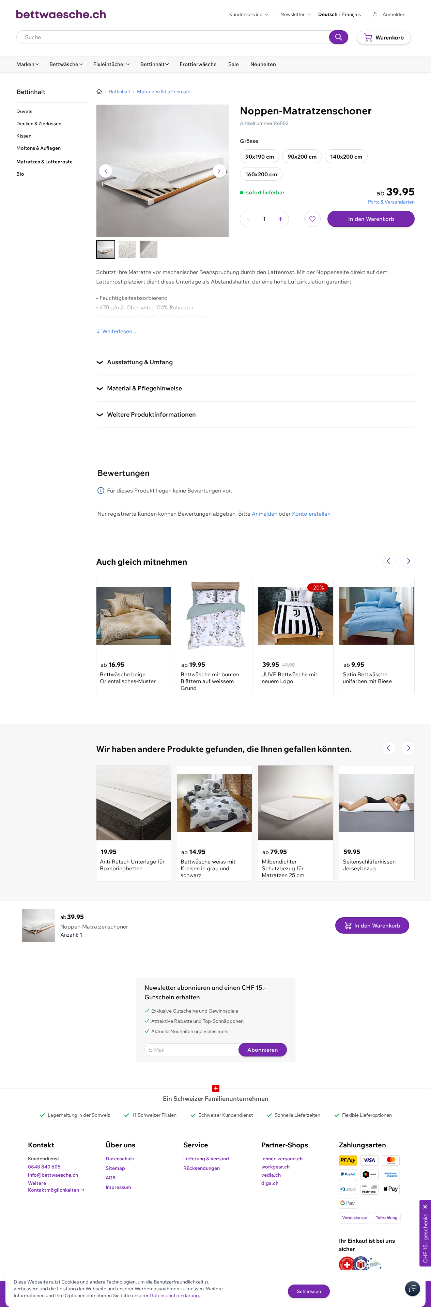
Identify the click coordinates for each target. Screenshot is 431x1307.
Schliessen (309, 1291)
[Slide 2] (127, 249)
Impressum (118, 1187)
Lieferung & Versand (206, 1159)
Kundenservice (245, 14)
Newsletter (292, 14)
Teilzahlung (387, 1217)
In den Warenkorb (371, 218)
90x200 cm (302, 156)
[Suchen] (338, 37)
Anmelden (264, 513)
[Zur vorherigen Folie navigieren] (389, 561)
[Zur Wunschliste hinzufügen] (312, 219)
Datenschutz (120, 1159)
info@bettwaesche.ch (53, 1175)
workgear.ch (275, 1167)
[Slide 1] (105, 249)
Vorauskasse (354, 1217)
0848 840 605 (44, 1167)
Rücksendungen (201, 1168)
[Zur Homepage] (99, 91)
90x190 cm (259, 156)
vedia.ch (271, 1175)
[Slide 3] (148, 249)
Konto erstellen (311, 513)
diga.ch (269, 1183)
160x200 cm (261, 174)
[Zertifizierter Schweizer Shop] (347, 1264)
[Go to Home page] (61, 14)
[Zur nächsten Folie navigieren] (408, 561)
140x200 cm (346, 156)
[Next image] (219, 171)
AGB (111, 1178)
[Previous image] (105, 171)
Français (351, 14)
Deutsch (327, 14)
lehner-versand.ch (282, 1159)
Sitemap (115, 1168)
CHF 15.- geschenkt (425, 1238)
